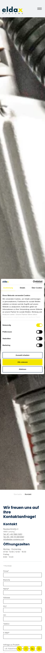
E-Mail (6, 633)
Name (5, 589)
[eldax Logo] (12, 10)
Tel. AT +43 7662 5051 (12, 534)
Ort (4, 615)
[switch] (39, 332)
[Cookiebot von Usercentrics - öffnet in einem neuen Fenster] (32, 281)
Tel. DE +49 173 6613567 (13, 537)
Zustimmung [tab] (8, 288)
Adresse (6, 598)
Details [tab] (22, 288)
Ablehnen (22, 369)
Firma (5, 571)
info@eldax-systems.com (13, 539)
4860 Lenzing (9, 532)
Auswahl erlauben (22, 355)
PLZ (4, 606)
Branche (6, 580)
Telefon (6, 624)
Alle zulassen (22, 362)
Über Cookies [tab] (37, 288)
